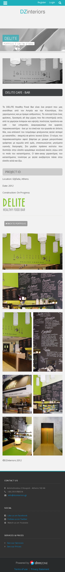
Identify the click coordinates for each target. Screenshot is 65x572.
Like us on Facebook (17, 515)
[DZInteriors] (32, 11)
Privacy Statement (40, 569)
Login (52, 2)
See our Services (15, 543)
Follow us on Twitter (17, 519)
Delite (30, 43)
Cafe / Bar (21, 43)
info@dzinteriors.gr (17, 495)
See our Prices (14, 546)
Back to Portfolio (16, 223)
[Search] (59, 1)
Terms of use (21, 569)
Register (42, 2)
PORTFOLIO (9, 43)
